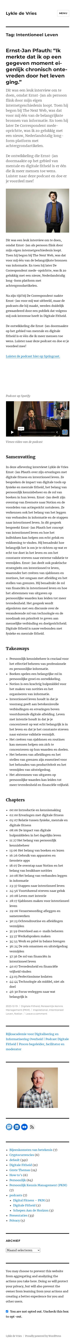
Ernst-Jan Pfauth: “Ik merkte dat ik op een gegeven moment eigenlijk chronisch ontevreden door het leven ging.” (36, 66)
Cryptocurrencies (21, 1155)
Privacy (14, 1220)
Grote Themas (19, 1170)
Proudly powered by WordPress (43, 1336)
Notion (18, 1013)
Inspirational (40, 1009)
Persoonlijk (17, 1180)
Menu (63, 13)
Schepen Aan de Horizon (31, 1210)
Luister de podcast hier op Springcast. (33, 356)
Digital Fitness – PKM (29, 1200)
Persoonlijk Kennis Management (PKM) (38, 1185)
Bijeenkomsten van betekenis (30, 1150)
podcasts (15, 1195)
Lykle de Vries (21, 13)
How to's (15, 1175)
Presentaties (18, 1215)
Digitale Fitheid (30, 1006)
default (14, 1160)
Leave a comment (36, 1013)
